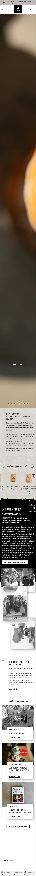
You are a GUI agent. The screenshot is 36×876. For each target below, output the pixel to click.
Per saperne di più (14, 737)
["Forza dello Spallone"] (18, 717)
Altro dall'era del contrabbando (16, 562)
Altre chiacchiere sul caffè (19, 826)
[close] (34, 2)
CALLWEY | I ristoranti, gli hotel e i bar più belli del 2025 (20, 811)
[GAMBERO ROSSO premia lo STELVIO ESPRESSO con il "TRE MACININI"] (18, 754)
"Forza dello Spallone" (17, 733)
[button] (9, 404)
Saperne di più (12, 689)
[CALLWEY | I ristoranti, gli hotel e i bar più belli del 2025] (18, 794)
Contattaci (10, 860)
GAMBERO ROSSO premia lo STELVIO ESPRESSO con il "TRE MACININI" (19, 770)
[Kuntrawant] (18, 9)
